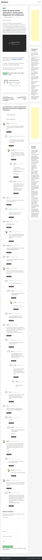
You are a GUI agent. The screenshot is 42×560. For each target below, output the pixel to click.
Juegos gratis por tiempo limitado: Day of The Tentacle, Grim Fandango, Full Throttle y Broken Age (35, 158)
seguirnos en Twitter (17, 59)
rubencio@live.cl (15, 294)
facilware (4, 2)
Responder (11, 145)
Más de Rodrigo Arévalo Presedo (15, 85)
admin (32, 81)
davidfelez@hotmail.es (10, 224)
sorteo (10, 74)
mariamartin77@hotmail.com (14, 502)
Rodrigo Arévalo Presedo (8, 17)
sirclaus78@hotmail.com (15, 353)
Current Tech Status (34, 154)
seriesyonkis (5, 74)
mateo (32, 67)
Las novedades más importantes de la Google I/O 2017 (34, 202)
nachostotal (11, 280)
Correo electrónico (8, 536)
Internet (4, 8)
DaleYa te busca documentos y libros (35, 54)
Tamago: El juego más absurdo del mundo (35, 69)
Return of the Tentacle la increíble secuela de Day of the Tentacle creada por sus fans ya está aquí (35, 178)
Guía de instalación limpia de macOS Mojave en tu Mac (34, 172)
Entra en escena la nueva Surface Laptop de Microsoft (35, 206)
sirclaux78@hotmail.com (18, 188)
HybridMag (39, 558)
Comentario (6, 517)
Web (3, 541)
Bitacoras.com (12, 114)
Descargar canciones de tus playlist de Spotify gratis (35, 183)
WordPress (34, 558)
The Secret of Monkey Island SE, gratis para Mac (35, 97)
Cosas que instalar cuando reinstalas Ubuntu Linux (34, 151)
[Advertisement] (35, 25)
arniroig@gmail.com (18, 409)
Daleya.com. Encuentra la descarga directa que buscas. (35, 59)
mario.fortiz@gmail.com (18, 171)
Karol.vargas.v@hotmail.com (14, 317)
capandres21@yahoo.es (14, 249)
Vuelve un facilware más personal (34, 82)
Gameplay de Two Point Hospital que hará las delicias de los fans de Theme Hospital (34, 194)
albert (10, 458)
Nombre (5, 531)
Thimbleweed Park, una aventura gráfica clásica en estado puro (35, 210)
